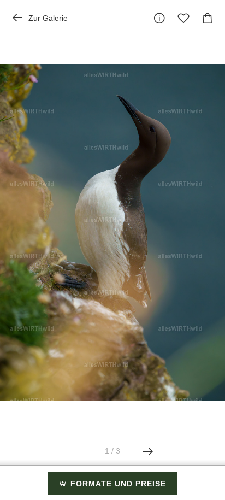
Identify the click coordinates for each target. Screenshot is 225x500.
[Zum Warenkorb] (207, 18)
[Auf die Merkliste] (183, 18)
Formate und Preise (117, 483)
